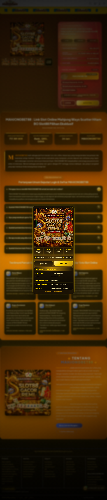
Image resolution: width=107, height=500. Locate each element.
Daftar (63, 263)
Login (43, 263)
